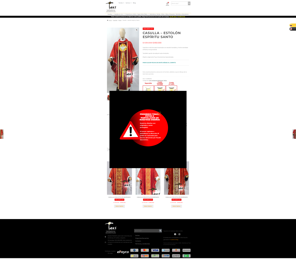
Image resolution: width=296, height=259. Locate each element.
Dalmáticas (153, 14)
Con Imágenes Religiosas (156, 80)
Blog (134, 3)
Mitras (162, 14)
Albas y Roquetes (170, 14)
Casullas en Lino (118, 14)
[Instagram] (179, 234)
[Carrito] (167, 4)
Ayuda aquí (173, 16)
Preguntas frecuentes (142, 238)
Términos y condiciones (142, 244)
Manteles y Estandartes (182, 14)
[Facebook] (175, 234)
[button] (121, 3)
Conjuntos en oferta (130, 14)
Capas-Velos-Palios (142, 14)
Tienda (120, 3)
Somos (128, 3)
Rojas (119, 20)
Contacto (138, 241)
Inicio (110, 20)
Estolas (158, 14)
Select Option (119, 206)
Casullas (110, 14)
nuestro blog (174, 239)
